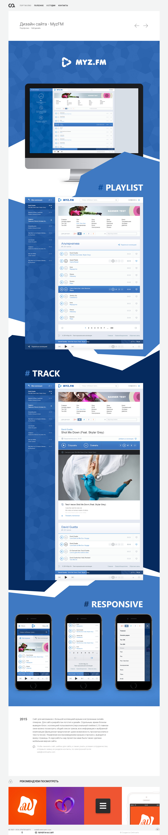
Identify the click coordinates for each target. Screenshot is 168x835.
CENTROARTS (25, 830)
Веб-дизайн (36, 28)
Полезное (39, 6)
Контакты (63, 6)
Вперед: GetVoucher (145, 25)
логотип (67, 722)
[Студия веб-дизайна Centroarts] (11, 5)
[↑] (22, 832)
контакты (67, 749)
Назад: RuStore (137, 25)
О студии (50, 6)
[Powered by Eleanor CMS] (158, 830)
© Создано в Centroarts (129, 833)
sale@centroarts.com (46, 752)
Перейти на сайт (46, 833)
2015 (23, 719)
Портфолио (25, 6)
